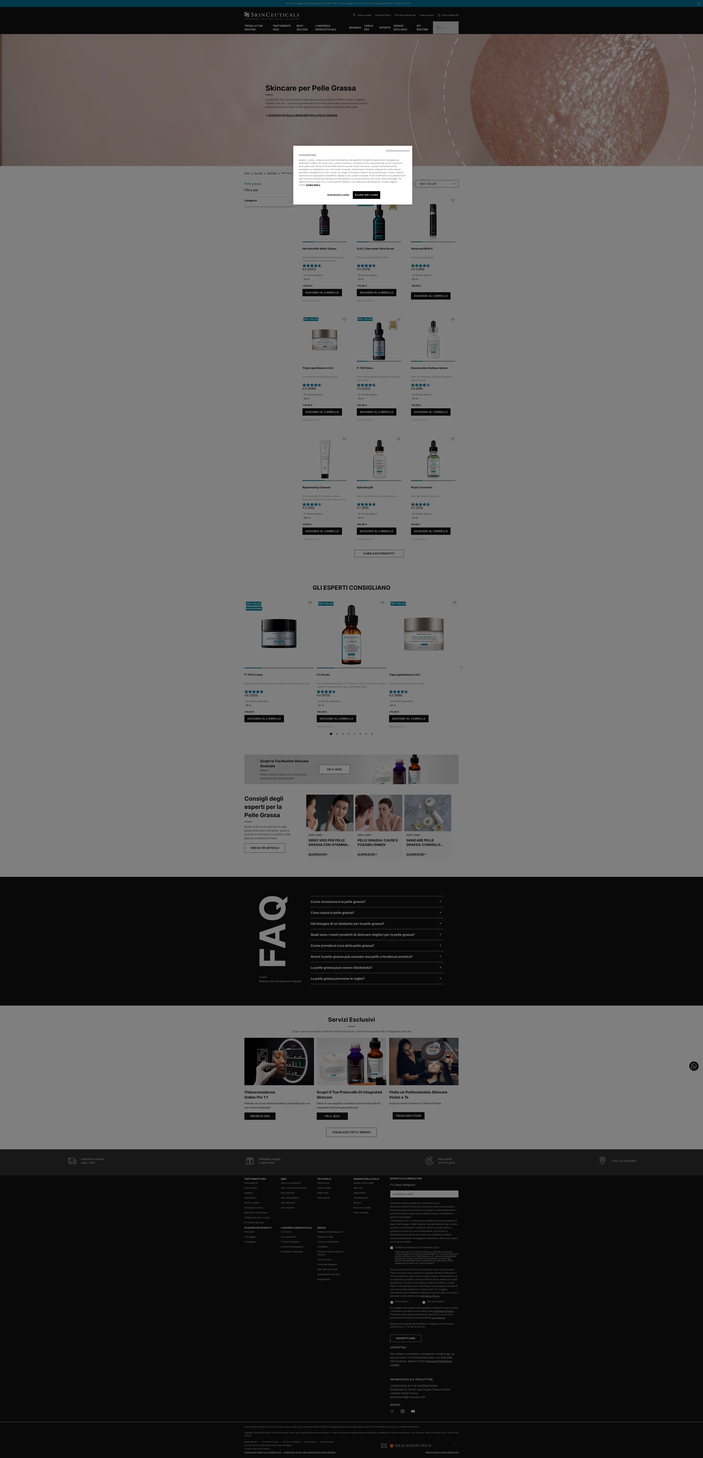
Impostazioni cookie (338, 194)
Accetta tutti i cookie (366, 195)
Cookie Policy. (313, 185)
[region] (352, 175)
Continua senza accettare (398, 150)
